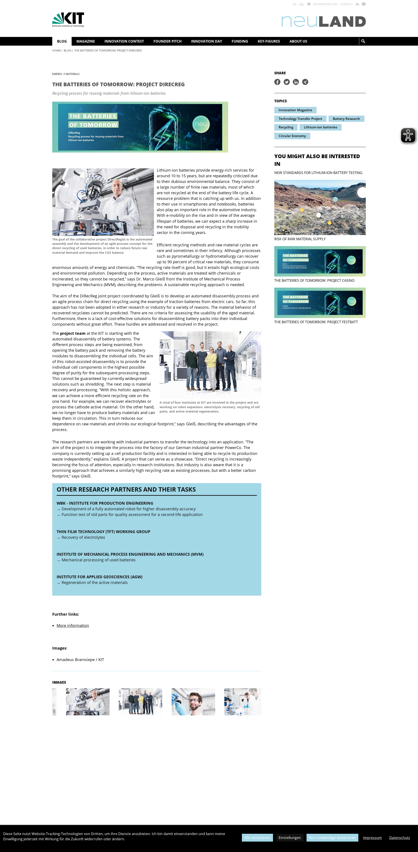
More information (73, 625)
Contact (346, 4)
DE (294, 4)
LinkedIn (357, 4)
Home (56, 50)
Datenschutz (399, 837)
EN (301, 4)
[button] (58, 701)
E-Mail (363, 4)
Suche (363, 41)
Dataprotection (325, 4)
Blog (67, 50)
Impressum (372, 837)
